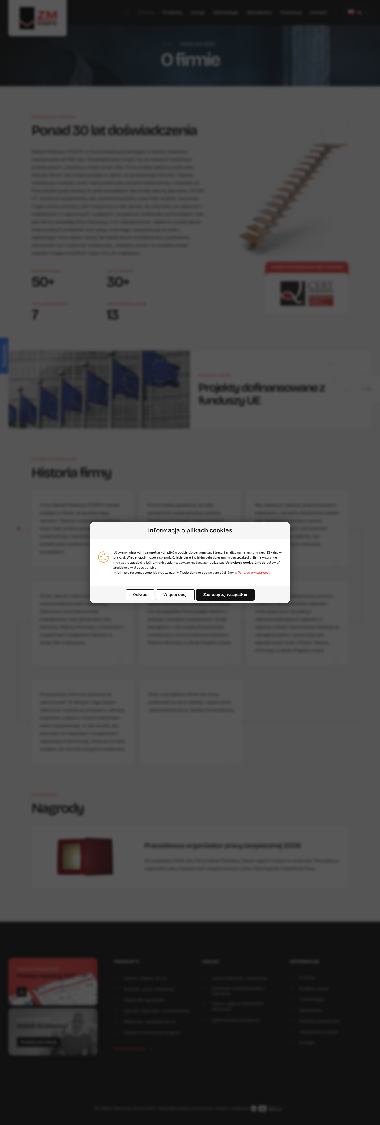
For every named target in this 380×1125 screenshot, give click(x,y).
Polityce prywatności (253, 572)
